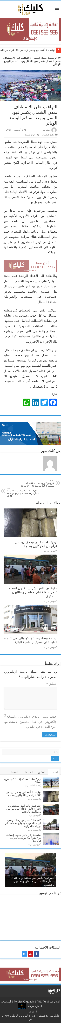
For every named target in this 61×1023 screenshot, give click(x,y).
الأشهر (41, 772)
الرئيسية (53, 57)
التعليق (51, 684)
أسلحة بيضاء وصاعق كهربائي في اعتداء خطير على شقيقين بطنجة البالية (30, 640)
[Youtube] (30, 954)
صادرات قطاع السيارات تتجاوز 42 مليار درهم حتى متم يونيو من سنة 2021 (23, 492)
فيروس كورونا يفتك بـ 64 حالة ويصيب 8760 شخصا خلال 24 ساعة (37, 483)
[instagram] (24, 954)
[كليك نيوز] (30, 9)
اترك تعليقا (30, 134)
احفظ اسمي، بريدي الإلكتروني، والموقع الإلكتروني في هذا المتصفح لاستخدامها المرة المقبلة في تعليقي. (30, 722)
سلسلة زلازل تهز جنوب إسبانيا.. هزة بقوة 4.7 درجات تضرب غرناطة (23, 837)
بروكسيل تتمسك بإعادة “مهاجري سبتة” (22, 780)
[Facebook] (36, 954)
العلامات (13, 772)
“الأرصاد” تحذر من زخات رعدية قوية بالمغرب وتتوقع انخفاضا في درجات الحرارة (23, 823)
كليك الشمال (39, 57)
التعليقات (28, 772)
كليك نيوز (46, 129)
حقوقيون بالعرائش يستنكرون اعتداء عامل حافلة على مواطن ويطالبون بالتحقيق (33, 592)
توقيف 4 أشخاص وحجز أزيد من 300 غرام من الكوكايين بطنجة (33, 544)
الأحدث (54, 772)
